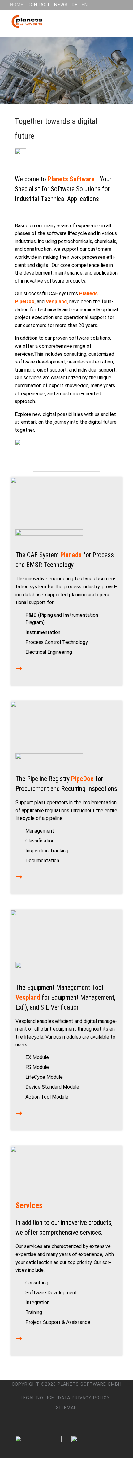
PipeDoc (24, 302)
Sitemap (66, 1407)
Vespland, (57, 302)
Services (29, 1205)
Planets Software (71, 179)
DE (75, 4)
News (61, 4)
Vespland (27, 997)
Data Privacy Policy (84, 1398)
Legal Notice (37, 1398)
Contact (39, 4)
